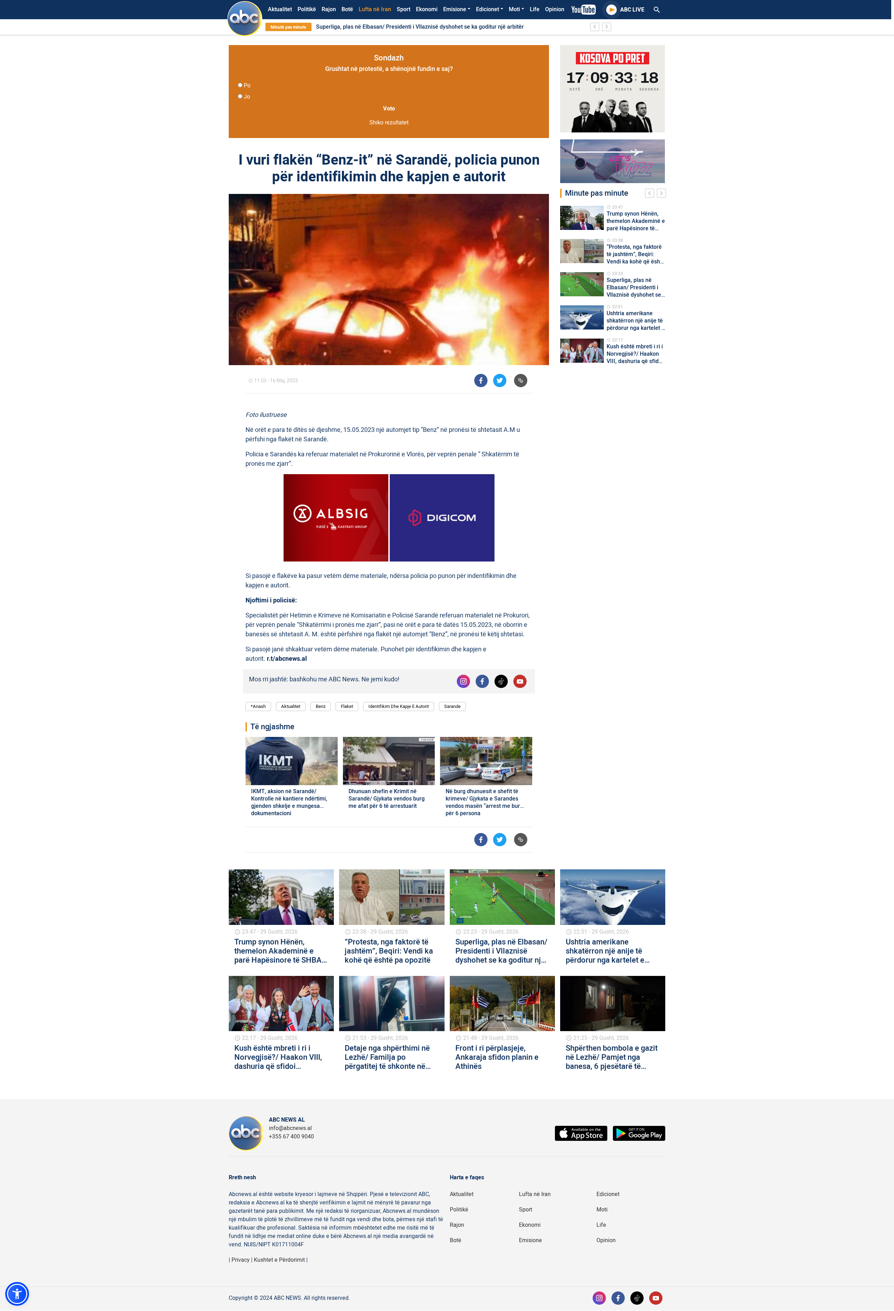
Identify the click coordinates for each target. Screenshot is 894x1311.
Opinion (554, 9)
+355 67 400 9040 (291, 1136)
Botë (347, 9)
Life (535, 9)
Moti (514, 9)
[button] (17, 1294)
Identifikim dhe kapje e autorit (398, 706)
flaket (347, 706)
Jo (247, 97)
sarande (452, 706)
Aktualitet (280, 9)
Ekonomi (427, 9)
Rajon (329, 9)
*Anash (258, 706)
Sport (403, 9)
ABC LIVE (632, 10)
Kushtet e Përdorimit (279, 1260)
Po (247, 85)
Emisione (454, 9)
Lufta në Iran (375, 9)
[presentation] (651, 194)
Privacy (241, 1260)
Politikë (307, 9)
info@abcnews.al (290, 1128)
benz (320, 706)
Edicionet (487, 9)
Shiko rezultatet (389, 122)
